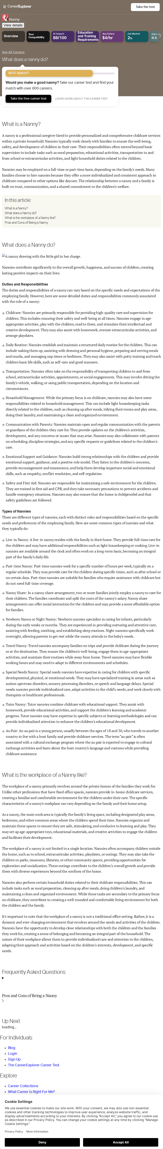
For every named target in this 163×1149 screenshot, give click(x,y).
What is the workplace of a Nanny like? (30, 218)
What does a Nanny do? (21, 213)
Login (12, 1054)
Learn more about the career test (81, 98)
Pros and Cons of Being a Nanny (26, 222)
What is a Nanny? (16, 208)
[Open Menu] (67, 7)
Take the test (145, 7)
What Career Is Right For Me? (31, 1092)
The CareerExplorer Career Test (33, 1065)
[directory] (81, 211)
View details (13, 25)
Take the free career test (28, 98)
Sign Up (14, 1059)
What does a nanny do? (25, 59)
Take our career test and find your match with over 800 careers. (60, 85)
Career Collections (23, 1086)
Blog (11, 1048)
